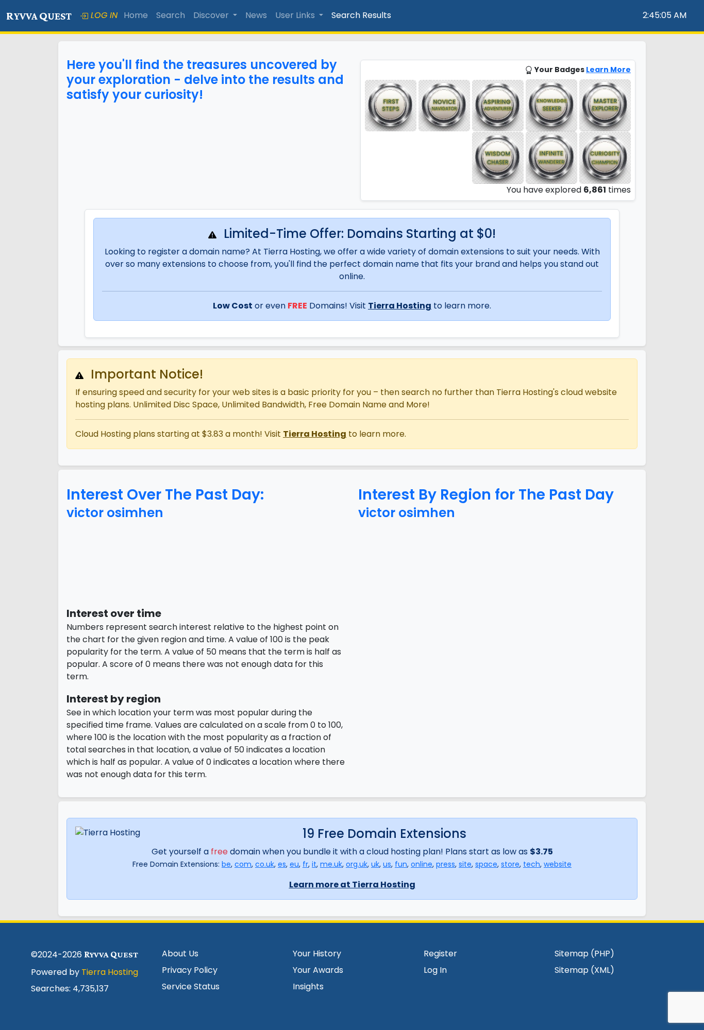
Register (440, 953)
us (387, 864)
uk (375, 864)
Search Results (361, 15)
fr (305, 864)
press (445, 864)
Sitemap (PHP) (584, 953)
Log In (435, 970)
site (465, 864)
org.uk (356, 864)
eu (294, 864)
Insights (308, 986)
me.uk (331, 864)
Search (170, 15)
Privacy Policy (189, 970)
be (226, 864)
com (243, 864)
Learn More (608, 69)
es (282, 864)
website (558, 864)
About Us (180, 953)
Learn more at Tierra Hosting (352, 884)
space (486, 864)
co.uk (264, 864)
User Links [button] (296, 15)
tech (531, 864)
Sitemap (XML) (584, 970)
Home (136, 15)
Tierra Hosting (399, 306)
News (256, 15)
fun (401, 864)
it (314, 864)
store (510, 864)
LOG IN (103, 15)
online (421, 864)
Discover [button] (212, 15)
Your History (317, 953)
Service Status (191, 986)
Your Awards (318, 970)
